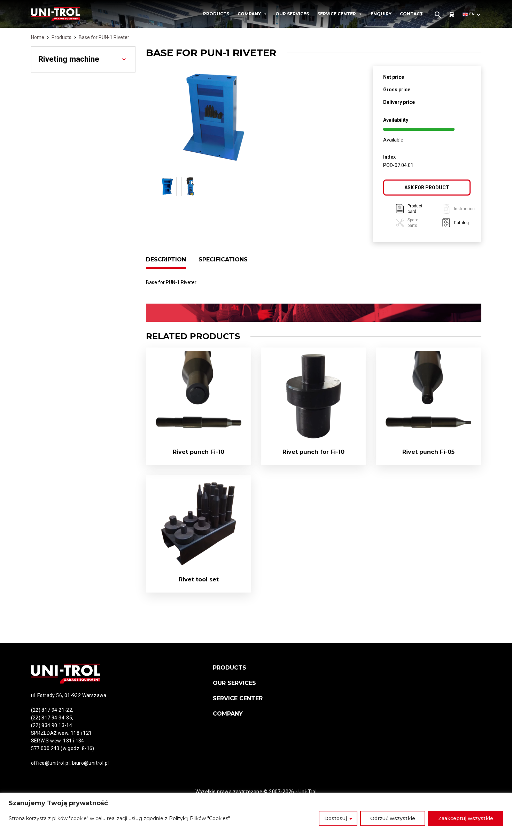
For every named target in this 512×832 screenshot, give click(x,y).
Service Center (336, 13)
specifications (223, 259)
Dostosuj (335, 818)
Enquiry (381, 13)
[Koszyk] (452, 14)
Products (216, 13)
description (166, 259)
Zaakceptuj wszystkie (465, 818)
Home (37, 37)
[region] (256, 812)
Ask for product (426, 187)
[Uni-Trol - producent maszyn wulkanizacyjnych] (68, 14)
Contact (411, 13)
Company (249, 13)
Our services (292, 13)
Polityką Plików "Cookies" (199, 818)
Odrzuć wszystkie (392, 818)
